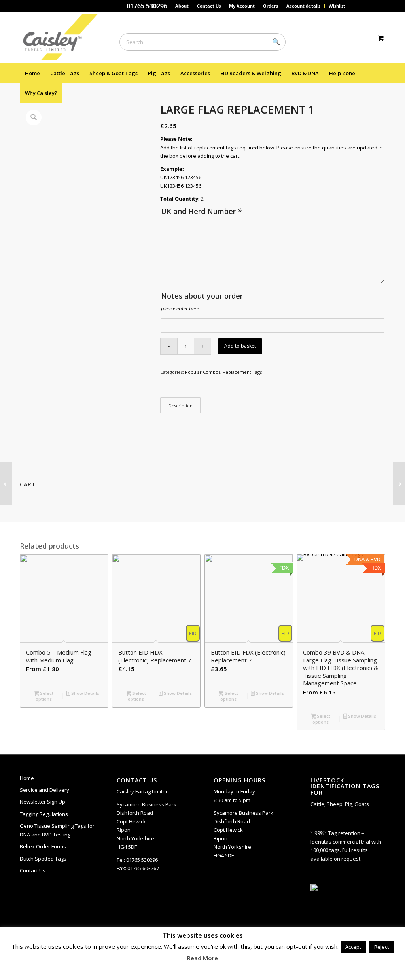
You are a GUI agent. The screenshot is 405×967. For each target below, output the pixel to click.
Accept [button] (353, 946)
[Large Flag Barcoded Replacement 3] (399, 483)
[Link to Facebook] (355, 6)
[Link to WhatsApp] (367, 6)
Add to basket (240, 346)
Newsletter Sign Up (42, 801)
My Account (242, 6)
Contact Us (209, 6)
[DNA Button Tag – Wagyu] (6, 483)
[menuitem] (182, 6)
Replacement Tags (242, 372)
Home (27, 778)
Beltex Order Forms (43, 846)
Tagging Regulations (44, 814)
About (182, 6)
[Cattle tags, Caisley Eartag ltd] (64, 37)
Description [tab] (180, 406)
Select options (44, 696)
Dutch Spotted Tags (43, 858)
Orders (270, 6)
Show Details (84, 693)
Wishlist (337, 6)
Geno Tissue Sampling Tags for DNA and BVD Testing (57, 830)
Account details (303, 6)
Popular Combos (202, 372)
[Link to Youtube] (379, 6)
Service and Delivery (44, 789)
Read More (202, 958)
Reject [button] (381, 946)
